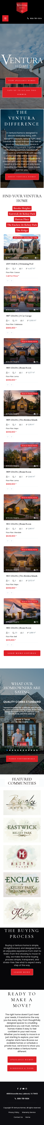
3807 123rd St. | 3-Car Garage (19, 315)
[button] (7, 750)
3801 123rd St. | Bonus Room (18, 628)
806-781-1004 (36, 18)
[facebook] (17, 1089)
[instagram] (26, 1089)
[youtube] (23, 1089)
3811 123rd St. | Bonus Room (18, 524)
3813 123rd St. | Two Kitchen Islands (21, 576)
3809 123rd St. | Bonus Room (18, 471)
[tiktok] (20, 1089)
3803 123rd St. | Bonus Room (18, 367)
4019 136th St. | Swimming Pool (19, 263)
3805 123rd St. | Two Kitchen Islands (21, 419)
